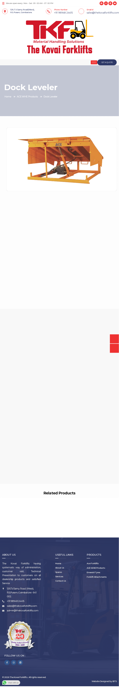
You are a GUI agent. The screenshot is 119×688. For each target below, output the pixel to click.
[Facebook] (101, 3)
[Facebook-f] (7, 662)
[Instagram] (106, 3)
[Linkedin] (110, 3)
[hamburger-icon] (94, 62)
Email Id (90, 9)
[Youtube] (115, 3)
